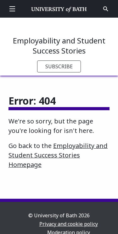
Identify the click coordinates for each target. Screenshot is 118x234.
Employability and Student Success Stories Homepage (58, 155)
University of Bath (59, 8)
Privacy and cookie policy (68, 223)
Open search (105, 8)
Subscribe (59, 66)
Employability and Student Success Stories (59, 45)
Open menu (12, 8)
